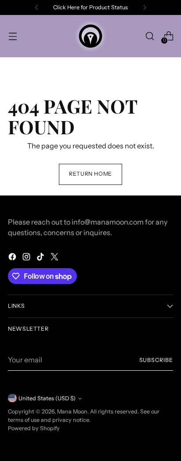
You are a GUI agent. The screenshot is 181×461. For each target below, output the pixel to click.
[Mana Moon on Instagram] (27, 258)
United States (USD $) (47, 398)
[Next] (144, 7)
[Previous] (36, 7)
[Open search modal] (150, 36)
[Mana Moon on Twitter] (55, 258)
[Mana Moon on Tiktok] (41, 258)
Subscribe (156, 360)
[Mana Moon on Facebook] (13, 258)
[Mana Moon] (90, 36)
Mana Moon (72, 411)
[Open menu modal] (13, 36)
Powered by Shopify (34, 428)
